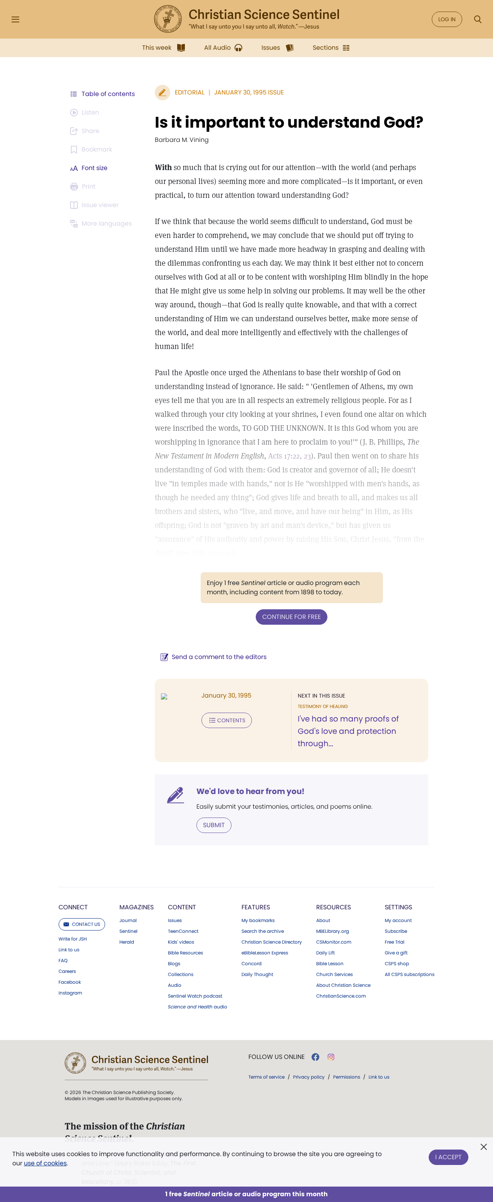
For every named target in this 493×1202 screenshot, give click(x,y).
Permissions (346, 1077)
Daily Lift (325, 953)
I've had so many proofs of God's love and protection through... (348, 731)
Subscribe (396, 931)
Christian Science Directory (271, 942)
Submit (214, 825)
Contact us (86, 924)
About (323, 920)
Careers (67, 971)
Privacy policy (309, 1077)
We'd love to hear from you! (250, 791)
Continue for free (291, 616)
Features (255, 907)
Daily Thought (257, 974)
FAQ (63, 960)
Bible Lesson (330, 963)
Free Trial (394, 942)
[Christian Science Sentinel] (246, 19)
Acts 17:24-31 (211, 553)
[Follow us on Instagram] (331, 1057)
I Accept (448, 1157)
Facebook (70, 982)
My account (398, 920)
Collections (180, 974)
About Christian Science (343, 985)
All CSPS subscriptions (409, 974)
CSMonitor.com (333, 942)
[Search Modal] (477, 19)
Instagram (70, 993)
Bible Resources (185, 953)
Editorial (190, 92)
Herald (126, 942)
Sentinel (128, 931)
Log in (447, 19)
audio (197, 1007)
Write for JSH (73, 939)
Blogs (174, 963)
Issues (175, 920)
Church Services (334, 974)
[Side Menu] (15, 19)
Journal (128, 920)
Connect (73, 907)
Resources (333, 907)
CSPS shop (397, 963)
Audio (174, 985)
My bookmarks (258, 920)
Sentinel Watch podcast (195, 996)
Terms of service (266, 1077)
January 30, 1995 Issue (249, 92)
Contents (231, 720)
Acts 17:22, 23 (289, 456)
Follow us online (276, 1057)
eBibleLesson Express (264, 953)
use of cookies (45, 1163)
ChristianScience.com (341, 996)
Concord (251, 963)
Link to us (69, 949)
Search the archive (262, 931)
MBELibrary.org (332, 931)
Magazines (136, 907)
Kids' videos (181, 942)
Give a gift (396, 953)
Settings (398, 907)
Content (182, 907)
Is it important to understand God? (289, 122)
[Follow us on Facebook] (315, 1057)
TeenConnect (183, 931)
